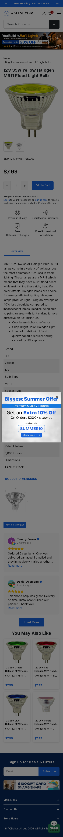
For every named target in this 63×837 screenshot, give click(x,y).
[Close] (57, 397)
